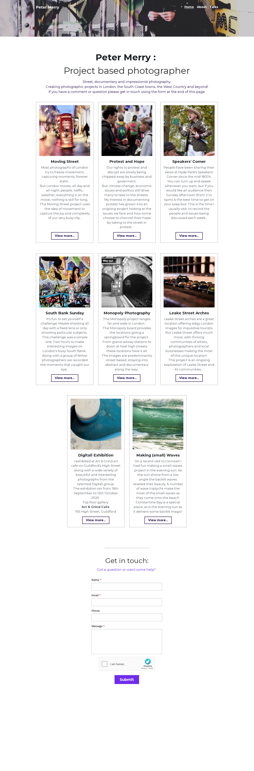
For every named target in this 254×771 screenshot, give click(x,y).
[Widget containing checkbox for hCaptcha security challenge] (127, 664)
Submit (127, 679)
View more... (65, 236)
